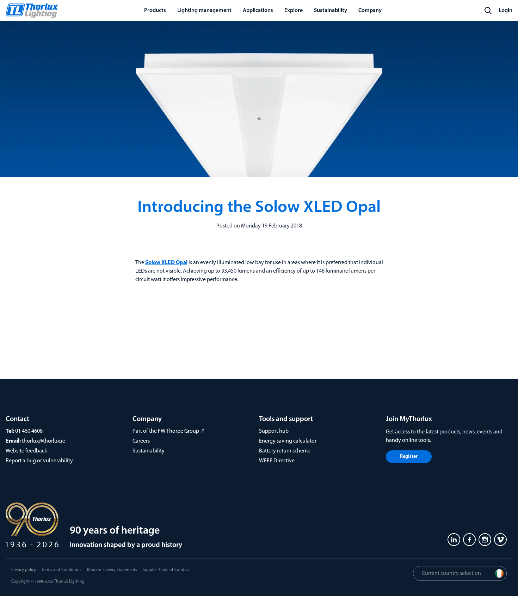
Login (505, 10)
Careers (141, 441)
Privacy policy (23, 570)
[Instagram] (485, 539)
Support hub (274, 431)
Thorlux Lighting (69, 581)
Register (409, 456)
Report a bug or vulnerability (39, 461)
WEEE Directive (277, 461)
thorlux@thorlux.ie (43, 441)
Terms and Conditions (61, 570)
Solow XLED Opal (166, 263)
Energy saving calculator (287, 441)
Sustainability (148, 451)
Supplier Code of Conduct (166, 570)
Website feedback (26, 451)
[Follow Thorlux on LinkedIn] (454, 539)
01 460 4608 (29, 431)
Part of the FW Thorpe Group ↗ (168, 431)
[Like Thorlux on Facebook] (469, 539)
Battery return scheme (284, 451)
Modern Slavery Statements (112, 570)
